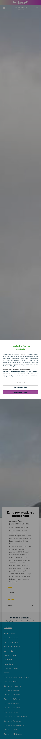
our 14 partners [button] (23, 354)
